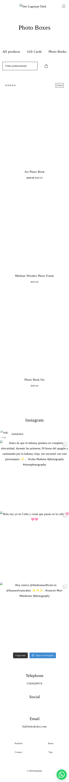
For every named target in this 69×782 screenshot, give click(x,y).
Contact (18, 752)
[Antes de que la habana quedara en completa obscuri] (34, 475)
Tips (51, 752)
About (50, 743)
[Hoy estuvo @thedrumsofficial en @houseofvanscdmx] (34, 617)
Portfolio (19, 743)
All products (11, 51)
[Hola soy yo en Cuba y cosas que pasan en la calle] (34, 546)
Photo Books (57, 51)
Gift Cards (34, 51)
